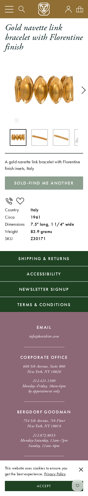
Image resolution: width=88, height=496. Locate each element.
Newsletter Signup (44, 289)
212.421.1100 (44, 380)
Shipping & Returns (43, 258)
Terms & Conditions (44, 304)
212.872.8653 (44, 435)
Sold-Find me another (44, 183)
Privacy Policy (54, 474)
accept (44, 486)
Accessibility (44, 274)
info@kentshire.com (44, 336)
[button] (82, 90)
